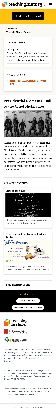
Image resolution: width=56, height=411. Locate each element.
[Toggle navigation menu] (51, 4)
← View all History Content (18, 32)
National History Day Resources (28, 307)
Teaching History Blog (28, 301)
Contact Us (17, 407)
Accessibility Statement (33, 407)
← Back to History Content (17, 284)
